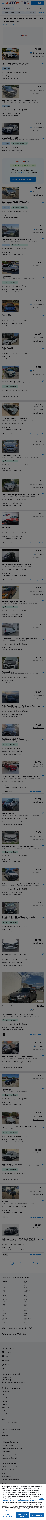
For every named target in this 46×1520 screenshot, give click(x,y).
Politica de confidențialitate (26, 1501)
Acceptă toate (37, 1515)
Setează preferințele (7, 1515)
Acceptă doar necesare (22, 1515)
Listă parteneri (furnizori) (8, 1510)
